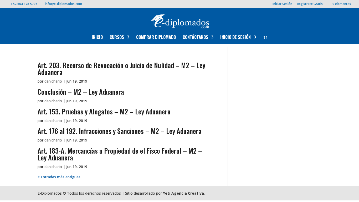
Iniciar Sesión (282, 4)
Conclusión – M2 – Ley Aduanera (81, 92)
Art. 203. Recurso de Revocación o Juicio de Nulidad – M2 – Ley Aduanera (121, 68)
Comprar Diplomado (156, 37)
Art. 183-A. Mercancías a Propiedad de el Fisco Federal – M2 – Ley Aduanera (120, 154)
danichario (53, 81)
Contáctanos (195, 37)
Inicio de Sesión (235, 37)
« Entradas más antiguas (59, 176)
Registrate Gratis (310, 4)
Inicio (97, 37)
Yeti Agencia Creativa (183, 193)
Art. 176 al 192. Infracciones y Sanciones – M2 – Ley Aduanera (120, 131)
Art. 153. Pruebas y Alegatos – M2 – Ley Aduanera (104, 111)
